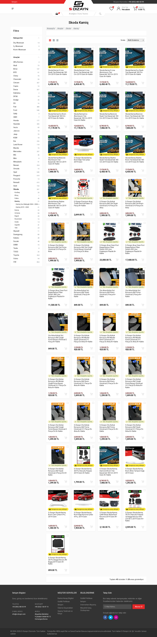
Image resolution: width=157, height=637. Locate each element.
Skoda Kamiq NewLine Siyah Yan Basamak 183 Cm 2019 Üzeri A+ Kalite (109, 116)
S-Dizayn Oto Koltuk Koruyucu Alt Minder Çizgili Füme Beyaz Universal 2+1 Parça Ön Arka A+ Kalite (57, 383)
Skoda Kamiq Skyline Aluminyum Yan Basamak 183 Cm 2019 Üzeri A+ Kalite (57, 205)
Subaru (16, 238)
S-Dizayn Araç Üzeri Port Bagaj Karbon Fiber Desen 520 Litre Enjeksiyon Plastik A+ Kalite (109, 249)
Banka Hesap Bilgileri (66, 598)
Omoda (16, 169)
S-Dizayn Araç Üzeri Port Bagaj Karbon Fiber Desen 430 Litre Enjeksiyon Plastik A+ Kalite (134, 249)
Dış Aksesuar (18, 43)
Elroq (16, 195)
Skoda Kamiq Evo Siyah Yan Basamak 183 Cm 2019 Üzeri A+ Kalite (134, 72)
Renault (16, 182)
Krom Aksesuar (19, 50)
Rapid (17, 216)
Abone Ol (138, 607)
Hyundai (16, 124)
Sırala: (123, 40)
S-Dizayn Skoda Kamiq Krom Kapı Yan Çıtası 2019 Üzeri (83, 160)
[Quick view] (68, 48)
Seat (15, 186)
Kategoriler (18, 38)
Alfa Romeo (18, 62)
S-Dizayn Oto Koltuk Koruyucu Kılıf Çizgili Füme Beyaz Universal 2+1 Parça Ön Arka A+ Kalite (134, 383)
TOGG (15, 252)
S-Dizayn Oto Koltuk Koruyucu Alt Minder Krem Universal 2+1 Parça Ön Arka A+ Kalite (109, 339)
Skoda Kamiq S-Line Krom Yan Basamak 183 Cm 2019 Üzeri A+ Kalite (83, 72)
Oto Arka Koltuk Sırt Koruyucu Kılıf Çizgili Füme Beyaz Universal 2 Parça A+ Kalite (57, 339)
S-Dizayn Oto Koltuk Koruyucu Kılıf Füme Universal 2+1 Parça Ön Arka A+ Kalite (83, 428)
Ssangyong (17, 234)
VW (14, 262)
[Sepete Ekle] (66, 83)
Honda (16, 120)
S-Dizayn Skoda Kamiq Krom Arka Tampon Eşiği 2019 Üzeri (134, 471)
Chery (15, 76)
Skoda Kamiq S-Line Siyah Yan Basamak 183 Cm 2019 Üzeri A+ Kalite (57, 72)
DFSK (15, 96)
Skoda (16, 189)
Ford (15, 110)
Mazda (16, 148)
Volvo (15, 258)
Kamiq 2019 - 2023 (22, 207)
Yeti (16, 228)
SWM (15, 245)
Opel (15, 172)
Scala (17, 222)
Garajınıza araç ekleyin (59, 67)
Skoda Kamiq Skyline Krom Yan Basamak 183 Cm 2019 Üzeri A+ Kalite (134, 160)
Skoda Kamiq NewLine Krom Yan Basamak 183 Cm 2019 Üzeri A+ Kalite (134, 116)
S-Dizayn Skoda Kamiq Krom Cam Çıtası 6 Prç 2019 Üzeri (57, 515)
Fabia (17, 198)
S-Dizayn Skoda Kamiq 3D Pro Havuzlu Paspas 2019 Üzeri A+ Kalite (83, 471)
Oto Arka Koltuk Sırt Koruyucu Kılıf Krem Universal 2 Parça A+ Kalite (108, 293)
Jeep (15, 134)
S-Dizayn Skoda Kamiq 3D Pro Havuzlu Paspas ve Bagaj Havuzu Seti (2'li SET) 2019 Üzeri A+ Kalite (134, 517)
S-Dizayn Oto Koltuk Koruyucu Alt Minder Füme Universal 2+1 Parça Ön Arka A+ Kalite (134, 339)
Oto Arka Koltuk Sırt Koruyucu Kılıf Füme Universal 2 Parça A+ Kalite (133, 293)
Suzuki (16, 241)
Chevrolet (17, 79)
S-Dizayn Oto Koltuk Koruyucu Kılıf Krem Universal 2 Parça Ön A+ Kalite (109, 382)
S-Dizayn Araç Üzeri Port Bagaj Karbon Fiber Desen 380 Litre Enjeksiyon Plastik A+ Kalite (57, 294)
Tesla (15, 248)
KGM (15, 138)
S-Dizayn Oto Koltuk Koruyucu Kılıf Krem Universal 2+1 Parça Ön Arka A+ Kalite (83, 382)
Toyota (16, 255)
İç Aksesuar (18, 46)
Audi (15, 65)
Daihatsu (16, 93)
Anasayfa (51, 28)
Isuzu (15, 127)
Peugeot (16, 175)
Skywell (16, 231)
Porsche (16, 179)
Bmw (15, 69)
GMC (15, 117)
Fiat (14, 107)
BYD (15, 72)
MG (14, 155)
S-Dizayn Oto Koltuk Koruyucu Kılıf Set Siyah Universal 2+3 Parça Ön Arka (109, 205)
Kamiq (17, 201)
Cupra (15, 86)
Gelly (15, 113)
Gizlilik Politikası (64, 601)
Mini (15, 158)
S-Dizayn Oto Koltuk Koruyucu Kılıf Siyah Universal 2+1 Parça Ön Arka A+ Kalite (134, 428)
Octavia (17, 213)
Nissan (16, 165)
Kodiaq (17, 192)
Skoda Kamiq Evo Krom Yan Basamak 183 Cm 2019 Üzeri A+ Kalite (57, 116)
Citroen (16, 83)
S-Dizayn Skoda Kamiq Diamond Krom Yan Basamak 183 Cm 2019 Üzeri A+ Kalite (109, 472)
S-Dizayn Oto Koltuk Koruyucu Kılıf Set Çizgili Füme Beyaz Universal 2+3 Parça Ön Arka (83, 248)
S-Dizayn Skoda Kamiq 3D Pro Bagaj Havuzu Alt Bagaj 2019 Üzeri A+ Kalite (57, 561)
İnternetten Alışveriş (88, 605)
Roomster (18, 219)
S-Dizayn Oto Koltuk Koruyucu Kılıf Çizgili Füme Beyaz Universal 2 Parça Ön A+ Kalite (57, 428)
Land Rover (17, 144)
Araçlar (16, 57)
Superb (17, 225)
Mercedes (17, 151)
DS (14, 103)
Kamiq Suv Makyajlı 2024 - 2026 (27, 204)
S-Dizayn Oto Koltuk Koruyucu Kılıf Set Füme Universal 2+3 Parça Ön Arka (57, 248)
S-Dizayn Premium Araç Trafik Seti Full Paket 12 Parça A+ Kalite (83, 204)
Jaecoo (16, 131)
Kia (14, 141)
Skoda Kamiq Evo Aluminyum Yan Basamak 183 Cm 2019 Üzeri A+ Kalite (83, 117)
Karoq (17, 210)
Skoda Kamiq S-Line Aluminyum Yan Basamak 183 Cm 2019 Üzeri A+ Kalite (109, 73)
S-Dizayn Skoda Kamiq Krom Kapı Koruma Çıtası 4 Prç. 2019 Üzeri (83, 515)
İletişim (14, 2)
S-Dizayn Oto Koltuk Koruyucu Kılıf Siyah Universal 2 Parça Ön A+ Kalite (57, 472)
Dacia (15, 89)
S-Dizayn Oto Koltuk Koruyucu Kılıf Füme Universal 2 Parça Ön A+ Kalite (109, 428)
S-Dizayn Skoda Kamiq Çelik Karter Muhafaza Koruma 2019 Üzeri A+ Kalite (108, 516)
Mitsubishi (17, 162)
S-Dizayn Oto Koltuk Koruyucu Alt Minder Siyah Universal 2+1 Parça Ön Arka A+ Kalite (83, 339)
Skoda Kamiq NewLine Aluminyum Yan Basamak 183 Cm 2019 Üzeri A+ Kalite (57, 161)
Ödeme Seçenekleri (65, 608)
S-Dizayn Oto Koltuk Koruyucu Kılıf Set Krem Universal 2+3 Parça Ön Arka (134, 205)
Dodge (16, 100)
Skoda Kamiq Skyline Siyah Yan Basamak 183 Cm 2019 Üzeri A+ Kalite (109, 160)
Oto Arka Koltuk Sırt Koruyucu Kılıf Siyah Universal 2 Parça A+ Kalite (82, 293)
